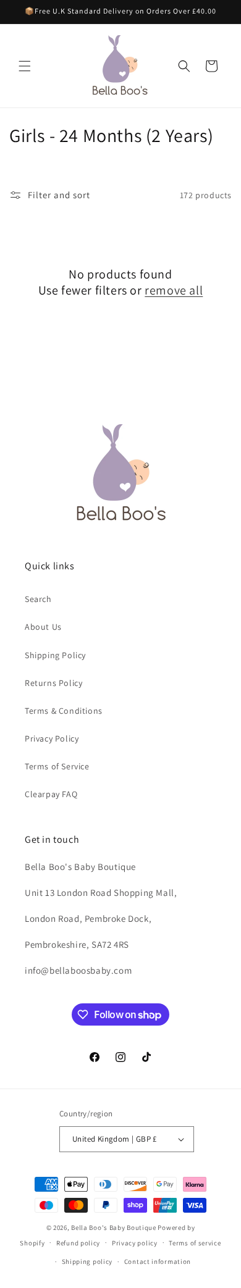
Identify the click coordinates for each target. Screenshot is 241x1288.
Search (38, 598)
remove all (174, 290)
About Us (43, 626)
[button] (24, 66)
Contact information (157, 1261)
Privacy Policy (51, 738)
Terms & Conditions (64, 710)
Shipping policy (87, 1261)
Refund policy (78, 1243)
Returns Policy (53, 682)
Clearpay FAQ (51, 794)
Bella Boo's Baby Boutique (113, 1227)
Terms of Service (57, 766)
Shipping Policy (55, 655)
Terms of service (195, 1243)
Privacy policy (135, 1243)
